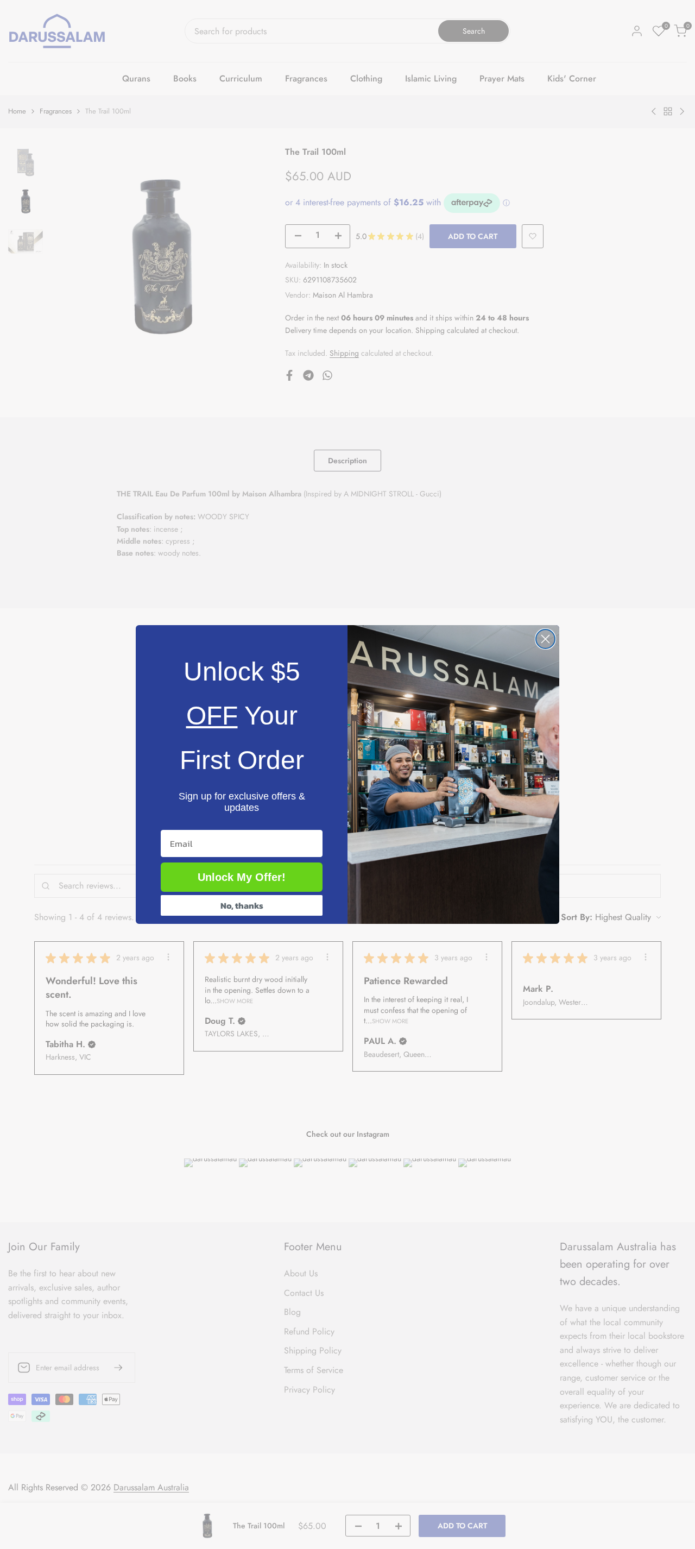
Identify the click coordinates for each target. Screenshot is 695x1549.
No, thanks (241, 905)
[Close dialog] (545, 638)
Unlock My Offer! (242, 877)
